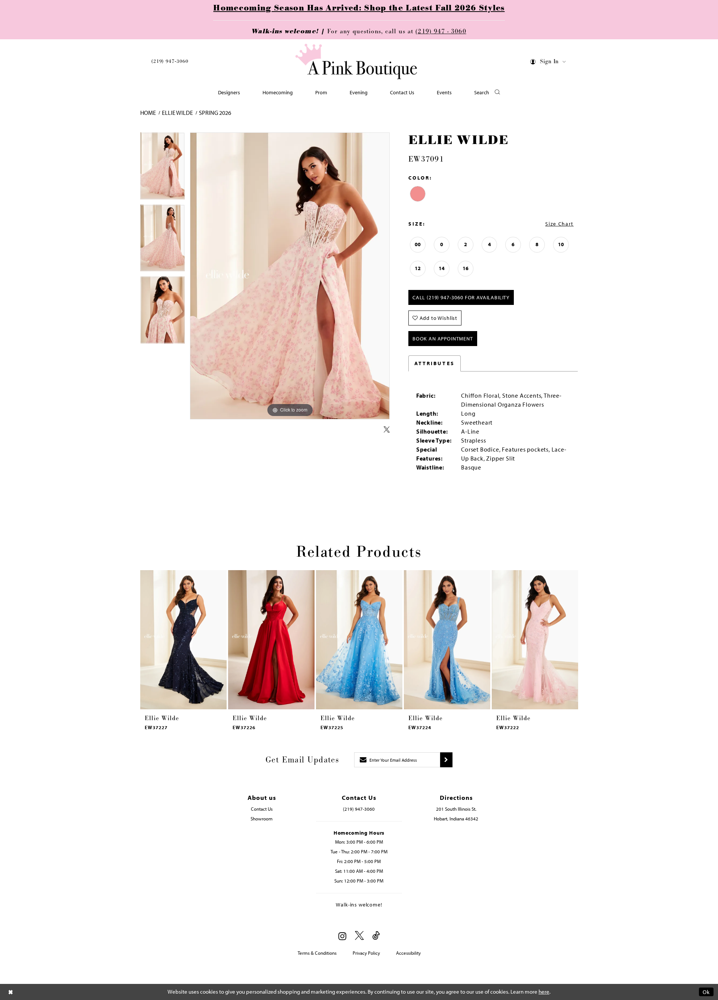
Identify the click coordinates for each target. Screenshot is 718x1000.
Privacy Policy (366, 953)
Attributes (434, 363)
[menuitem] (170, 62)
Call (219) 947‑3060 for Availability (461, 297)
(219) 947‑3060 (169, 61)
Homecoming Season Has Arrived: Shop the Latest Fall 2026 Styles (358, 8)
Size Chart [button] (559, 223)
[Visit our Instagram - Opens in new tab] (342, 936)
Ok (706, 992)
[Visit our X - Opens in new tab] (359, 936)
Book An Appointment (442, 338)
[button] (548, 63)
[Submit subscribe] (446, 759)
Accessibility (408, 953)
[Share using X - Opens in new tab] (387, 430)
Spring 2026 (215, 113)
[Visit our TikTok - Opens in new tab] (376, 936)
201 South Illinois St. (456, 809)
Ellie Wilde (177, 113)
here (543, 991)
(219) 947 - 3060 (440, 31)
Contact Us (262, 809)
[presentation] (183, 639)
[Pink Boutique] (356, 61)
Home (148, 113)
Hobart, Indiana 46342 (456, 819)
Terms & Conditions (317, 953)
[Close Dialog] (10, 992)
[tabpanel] (162, 168)
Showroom (262, 819)
